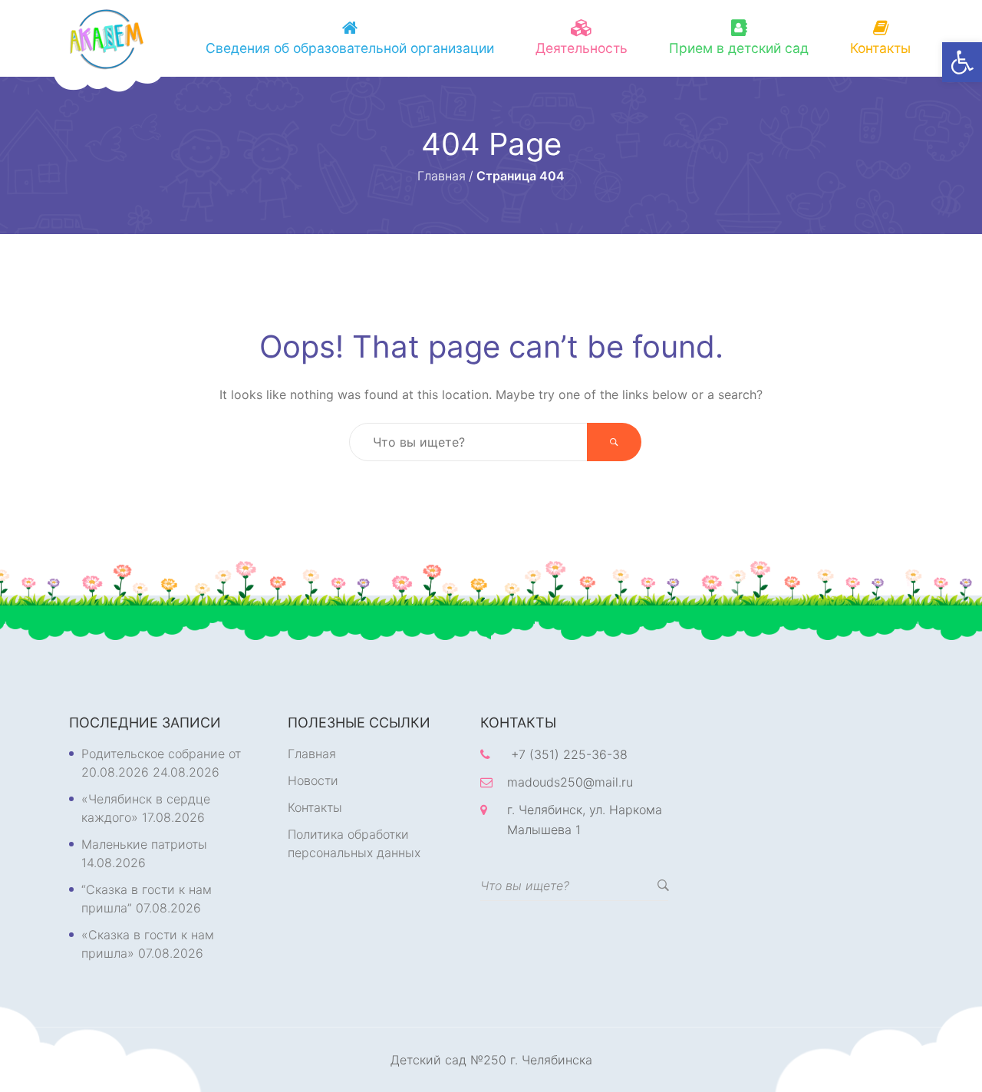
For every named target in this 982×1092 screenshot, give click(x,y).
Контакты (880, 48)
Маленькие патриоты (144, 844)
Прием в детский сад (739, 48)
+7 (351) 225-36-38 (569, 754)
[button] (962, 62)
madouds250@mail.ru (570, 782)
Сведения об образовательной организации (350, 48)
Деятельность (581, 48)
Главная (312, 753)
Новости (313, 780)
